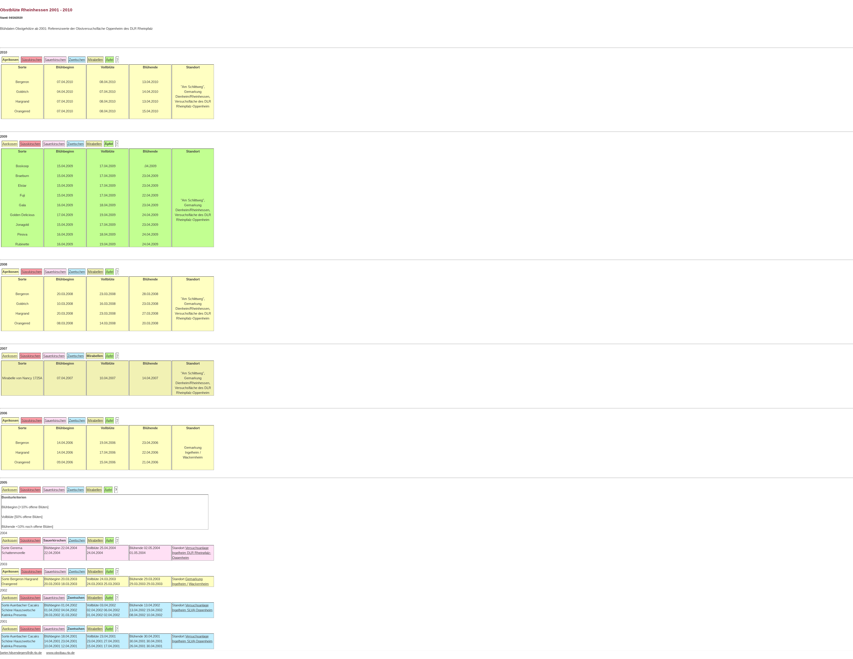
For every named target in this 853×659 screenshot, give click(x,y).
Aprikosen (9, 144)
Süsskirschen (32, 60)
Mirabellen (95, 60)
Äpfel (109, 60)
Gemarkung (194, 579)
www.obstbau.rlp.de (60, 653)
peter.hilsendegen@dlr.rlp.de (21, 653)
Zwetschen (77, 60)
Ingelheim (179, 553)
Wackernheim (199, 584)
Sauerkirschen (55, 60)
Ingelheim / (180, 584)
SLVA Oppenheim (200, 610)
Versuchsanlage (197, 548)
